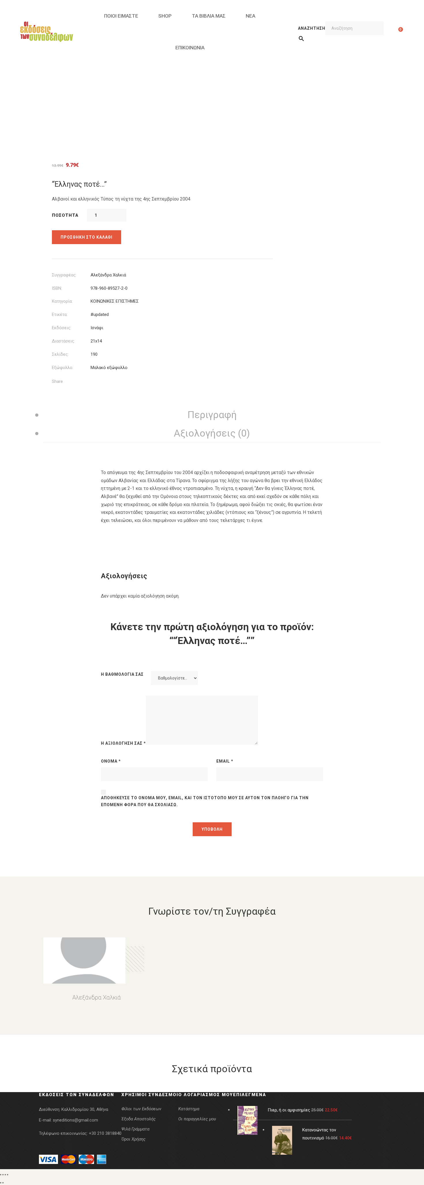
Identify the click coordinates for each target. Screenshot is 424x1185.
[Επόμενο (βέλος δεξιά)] (2, 1182)
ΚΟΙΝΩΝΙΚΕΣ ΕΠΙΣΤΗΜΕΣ (115, 301)
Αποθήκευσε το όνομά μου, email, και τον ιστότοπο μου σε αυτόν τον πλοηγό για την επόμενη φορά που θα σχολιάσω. (205, 801)
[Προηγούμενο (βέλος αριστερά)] (0, 1182)
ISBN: (57, 288)
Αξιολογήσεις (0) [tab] (212, 433)
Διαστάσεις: (63, 341)
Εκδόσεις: (61, 327)
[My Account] (391, 31)
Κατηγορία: (62, 301)
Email (224, 761)
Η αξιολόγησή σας (123, 743)
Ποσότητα (65, 215)
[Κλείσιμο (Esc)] (7, 1174)
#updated (100, 314)
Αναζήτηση (311, 28)
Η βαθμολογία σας (122, 674)
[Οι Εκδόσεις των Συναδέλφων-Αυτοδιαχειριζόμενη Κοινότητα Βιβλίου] (46, 32)
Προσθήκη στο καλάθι (86, 237)
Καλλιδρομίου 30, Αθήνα (84, 1109)
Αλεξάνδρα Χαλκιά (108, 275)
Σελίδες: (60, 354)
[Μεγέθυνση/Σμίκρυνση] (0, 1174)
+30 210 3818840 (105, 1133)
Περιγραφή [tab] (212, 414)
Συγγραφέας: (64, 275)
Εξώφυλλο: (62, 367)
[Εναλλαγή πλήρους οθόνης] (2, 1174)
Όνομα (111, 761)
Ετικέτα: (59, 314)
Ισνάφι (97, 327)
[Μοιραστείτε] (5, 1174)
